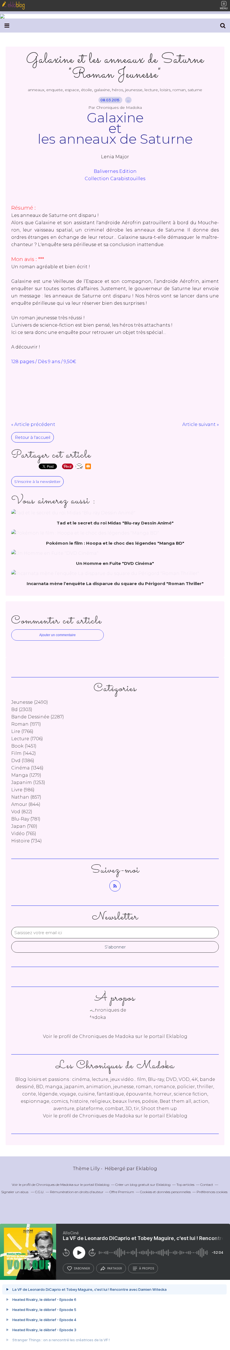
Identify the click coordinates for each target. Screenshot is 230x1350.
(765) (23, 833)
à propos (146, 1268)
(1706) (27, 738)
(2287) (37, 716)
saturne (195, 89)
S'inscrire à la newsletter (37, 481)
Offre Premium (121, 1192)
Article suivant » (200, 424)
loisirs (165, 89)
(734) (26, 841)
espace (72, 89)
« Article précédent (33, 424)
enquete (54, 89)
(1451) (23, 746)
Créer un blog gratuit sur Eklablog (143, 1184)
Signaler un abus (15, 1192)
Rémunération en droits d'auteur (77, 1192)
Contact (206, 1184)
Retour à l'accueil (32, 437)
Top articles (185, 1184)
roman (179, 89)
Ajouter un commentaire (57, 635)
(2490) (29, 702)
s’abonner (82, 1268)
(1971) (26, 724)
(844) (25, 804)
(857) (26, 797)
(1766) (22, 731)
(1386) (22, 760)
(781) (25, 819)
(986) (22, 789)
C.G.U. (39, 1192)
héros (117, 89)
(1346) (27, 768)
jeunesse (133, 89)
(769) (24, 826)
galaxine (102, 89)
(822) (21, 811)
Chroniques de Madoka (106, 1115)
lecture (151, 89)
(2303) (21, 709)
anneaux (36, 89)
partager (114, 1268)
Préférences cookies (212, 1192)
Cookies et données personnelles (165, 1192)
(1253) (28, 782)
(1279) (26, 775)
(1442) (23, 753)
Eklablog (146, 1168)
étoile (86, 89)
